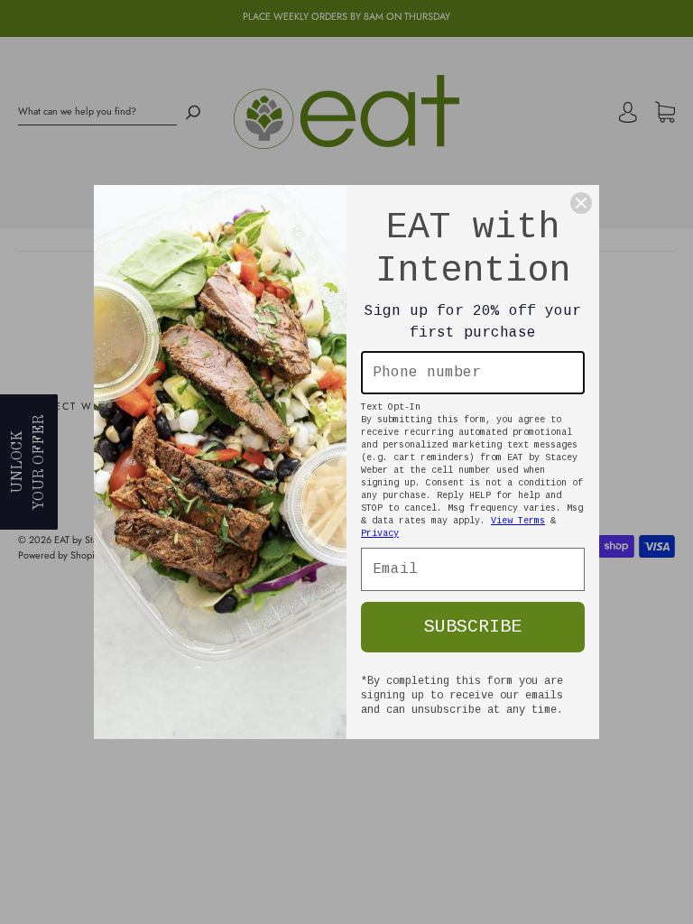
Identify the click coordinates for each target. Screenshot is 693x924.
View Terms (518, 521)
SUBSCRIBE (473, 626)
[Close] (581, 203)
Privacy (380, 534)
